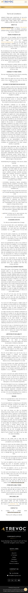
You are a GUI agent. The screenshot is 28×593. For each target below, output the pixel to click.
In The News (14, 555)
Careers (14, 557)
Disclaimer (14, 559)
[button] (26, 2)
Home (2, 7)
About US (14, 553)
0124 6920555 (15, 573)
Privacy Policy (14, 561)
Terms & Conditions (14, 563)
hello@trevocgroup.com (15, 575)
